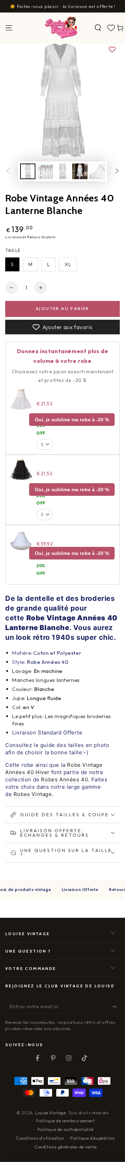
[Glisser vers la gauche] (8, 171)
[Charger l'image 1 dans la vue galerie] (27, 171)
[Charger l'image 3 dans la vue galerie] (62, 171)
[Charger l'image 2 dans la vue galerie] (45, 171)
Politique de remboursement (65, 1120)
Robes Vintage (33, 794)
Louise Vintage (50, 1112)
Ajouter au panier (62, 308)
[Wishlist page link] (111, 28)
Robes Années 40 (64, 779)
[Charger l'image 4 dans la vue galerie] (80, 171)
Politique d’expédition (92, 1138)
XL (68, 264)
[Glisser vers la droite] (117, 171)
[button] (98, 28)
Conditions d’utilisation (40, 1138)
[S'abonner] (116, 1006)
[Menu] (9, 28)
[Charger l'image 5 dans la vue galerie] (97, 171)
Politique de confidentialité (66, 1129)
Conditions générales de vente (65, 1146)
